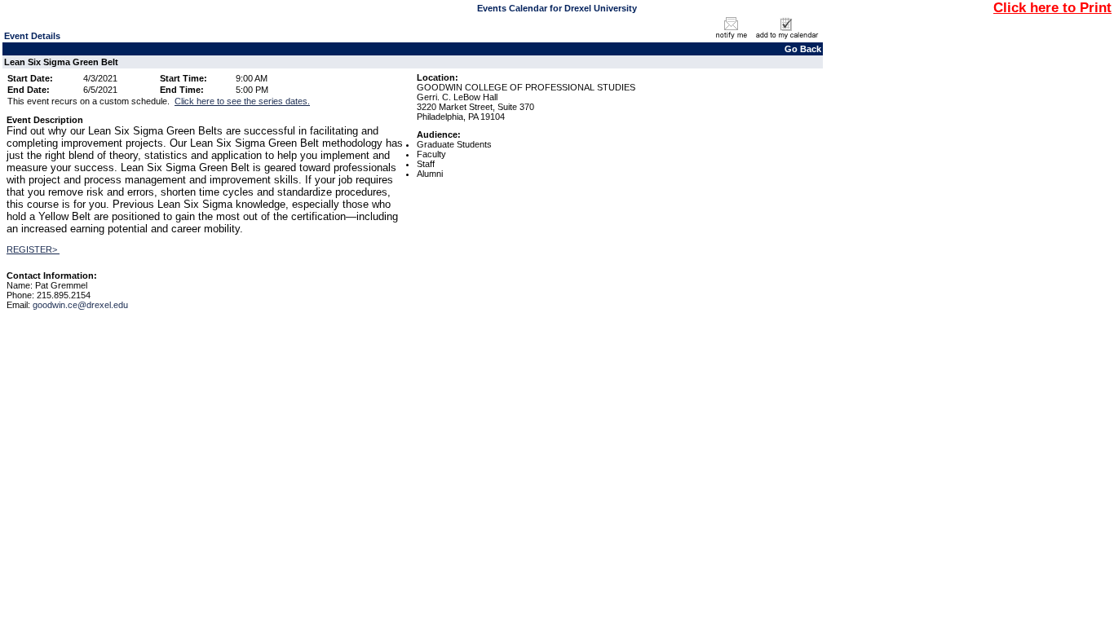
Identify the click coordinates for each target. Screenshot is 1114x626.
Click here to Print (1052, 7)
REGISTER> (33, 249)
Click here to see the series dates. (242, 101)
